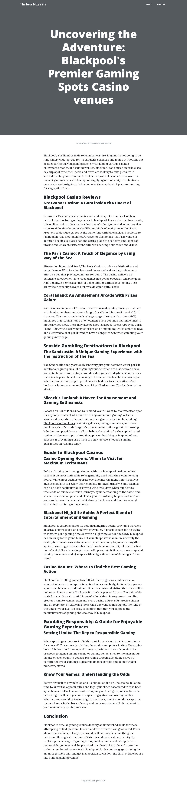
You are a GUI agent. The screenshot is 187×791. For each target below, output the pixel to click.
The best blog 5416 (33, 4)
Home (149, 4)
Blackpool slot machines (59, 423)
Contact (162, 4)
